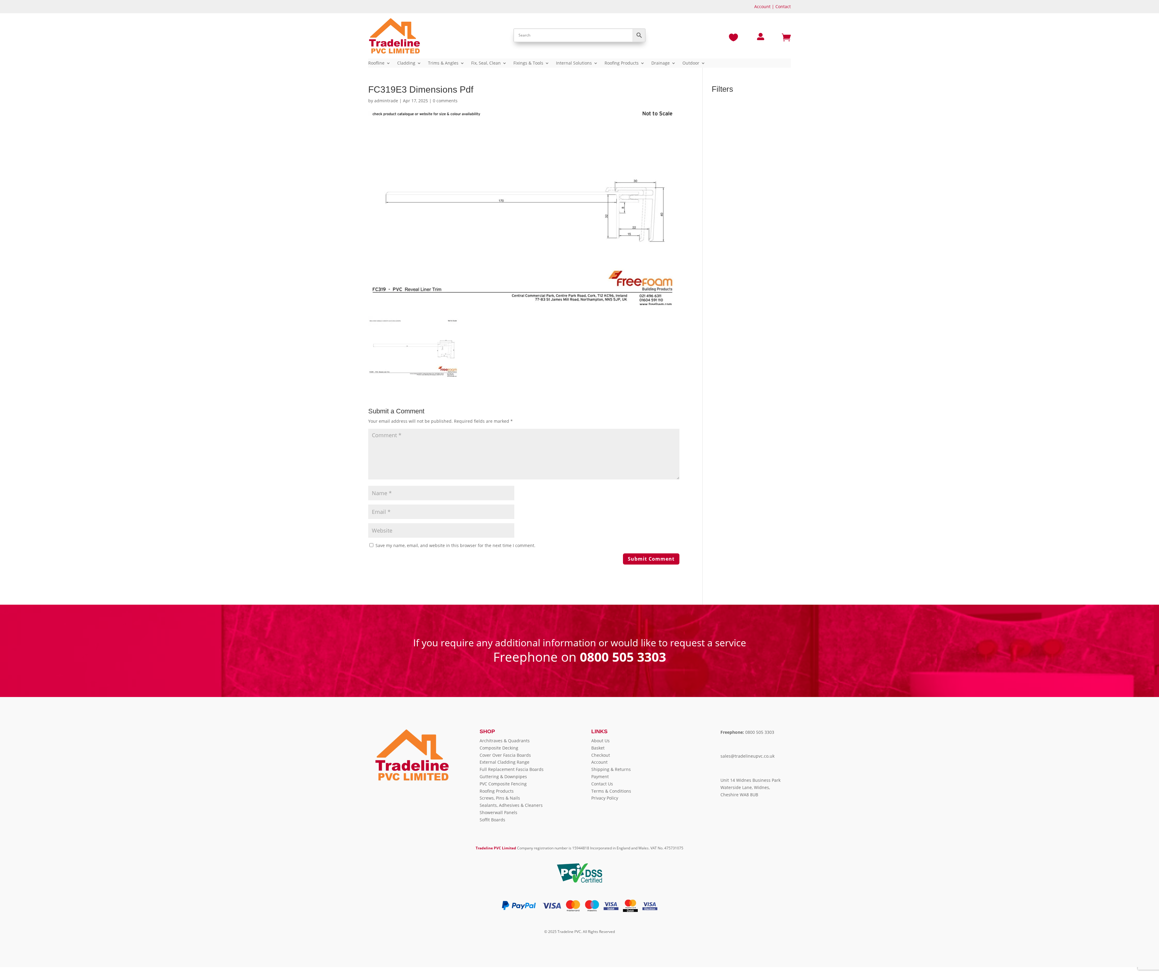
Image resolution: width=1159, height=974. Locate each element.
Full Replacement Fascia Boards (512, 769)
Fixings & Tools (528, 63)
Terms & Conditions (611, 791)
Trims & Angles (443, 63)
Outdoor (690, 63)
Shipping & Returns (611, 769)
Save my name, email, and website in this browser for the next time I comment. (455, 545)
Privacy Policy (604, 798)
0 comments (445, 100)
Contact (783, 6)
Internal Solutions (574, 63)
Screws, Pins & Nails (500, 798)
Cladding (406, 63)
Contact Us (602, 784)
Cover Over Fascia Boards (505, 755)
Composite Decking (499, 748)
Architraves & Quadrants (505, 740)
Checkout (600, 755)
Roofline (376, 63)
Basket (598, 748)
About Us (600, 740)
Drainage (660, 63)
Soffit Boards (492, 820)
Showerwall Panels (498, 812)
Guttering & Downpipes (503, 776)
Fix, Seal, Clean (486, 63)
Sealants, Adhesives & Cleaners (511, 805)
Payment (600, 776)
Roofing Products (622, 63)
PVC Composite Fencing (503, 784)
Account (762, 6)
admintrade (386, 100)
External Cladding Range (504, 762)
